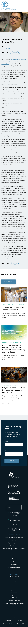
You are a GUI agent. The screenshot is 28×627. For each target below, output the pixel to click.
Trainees (8, 48)
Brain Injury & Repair (14, 540)
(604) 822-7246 (15, 519)
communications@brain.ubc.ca (15, 524)
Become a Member (14, 576)
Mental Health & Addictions (14, 545)
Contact (14, 570)
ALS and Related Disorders (14, 588)
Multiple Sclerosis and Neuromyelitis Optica (14, 604)
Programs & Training (14, 567)
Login (10, 507)
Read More (5, 320)
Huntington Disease (14, 595)
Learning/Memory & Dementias (10, 36)
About (14, 556)
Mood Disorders (14, 597)
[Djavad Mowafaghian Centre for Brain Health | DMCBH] (9, 5)
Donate (14, 579)
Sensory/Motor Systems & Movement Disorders (14, 549)
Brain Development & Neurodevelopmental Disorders (14, 536)
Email (6, 451)
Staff (14, 561)
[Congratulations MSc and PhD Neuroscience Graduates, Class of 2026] (14, 374)
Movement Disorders (14, 600)
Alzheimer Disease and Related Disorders (14, 591)
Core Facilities (14, 564)
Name (6, 441)
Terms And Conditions (18, 620)
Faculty (14, 558)
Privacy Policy (8, 620)
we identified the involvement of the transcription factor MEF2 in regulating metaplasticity (13, 62)
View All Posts (8, 281)
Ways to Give (14, 581)
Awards (4, 304)
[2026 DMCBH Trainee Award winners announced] (14, 294)
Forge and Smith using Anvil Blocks (18, 623)
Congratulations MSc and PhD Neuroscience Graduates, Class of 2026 (13, 390)
